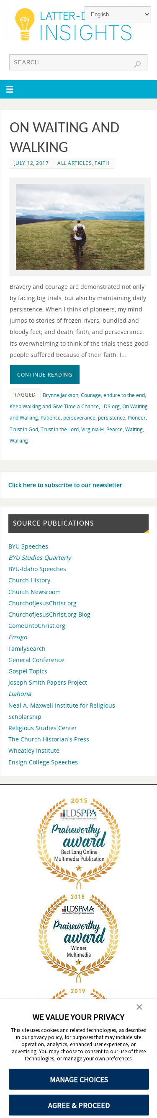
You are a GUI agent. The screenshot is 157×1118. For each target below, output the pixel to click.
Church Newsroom (34, 592)
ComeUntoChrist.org (36, 626)
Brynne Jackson (60, 395)
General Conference (36, 660)
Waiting (134, 429)
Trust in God (24, 429)
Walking (19, 440)
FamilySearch (27, 649)
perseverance (79, 417)
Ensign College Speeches (43, 762)
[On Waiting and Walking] (80, 227)
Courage (91, 395)
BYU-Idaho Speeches (37, 569)
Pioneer (137, 417)
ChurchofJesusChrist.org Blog (49, 614)
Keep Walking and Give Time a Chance (54, 406)
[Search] (137, 64)
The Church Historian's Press (48, 739)
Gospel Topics (27, 671)
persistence (111, 417)
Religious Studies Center (42, 728)
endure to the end (124, 395)
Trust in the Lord (60, 429)
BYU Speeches (28, 546)
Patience (51, 417)
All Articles (74, 163)
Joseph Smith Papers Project (47, 682)
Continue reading (44, 375)
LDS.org (110, 406)
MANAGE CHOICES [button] (79, 1079)
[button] (139, 1008)
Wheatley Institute (33, 750)
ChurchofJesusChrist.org (42, 603)
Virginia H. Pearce (102, 429)
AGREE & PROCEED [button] (79, 1105)
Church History (29, 580)
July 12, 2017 (31, 163)
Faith (102, 163)
